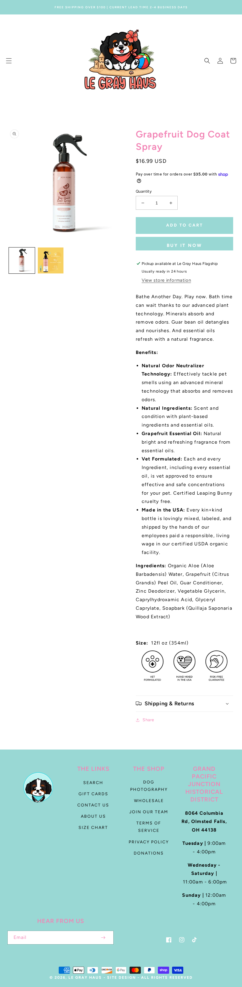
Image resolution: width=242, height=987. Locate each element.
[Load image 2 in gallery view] (51, 260)
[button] (8, 60)
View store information (166, 280)
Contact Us (93, 805)
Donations (149, 853)
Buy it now (184, 245)
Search (93, 782)
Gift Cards (93, 793)
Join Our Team (148, 811)
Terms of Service (148, 827)
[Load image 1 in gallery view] (22, 260)
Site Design (121, 977)
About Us (93, 816)
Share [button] (148, 719)
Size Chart (93, 827)
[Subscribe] (103, 938)
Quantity (144, 191)
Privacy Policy (149, 842)
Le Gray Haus (85, 977)
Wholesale (149, 800)
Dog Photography (149, 786)
